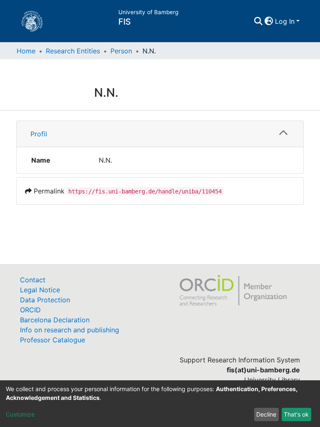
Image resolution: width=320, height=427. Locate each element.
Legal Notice (40, 290)
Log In (285, 21)
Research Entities (73, 51)
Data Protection (45, 300)
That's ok (296, 414)
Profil (38, 134)
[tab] (160, 134)
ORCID (30, 310)
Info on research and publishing (69, 330)
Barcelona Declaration (55, 320)
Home (26, 51)
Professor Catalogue (52, 340)
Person (121, 51)
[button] (269, 21)
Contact (32, 280)
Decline (266, 414)
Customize (20, 414)
